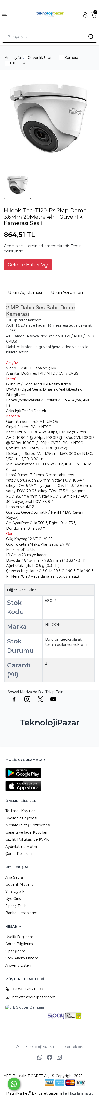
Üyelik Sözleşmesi (21, 818)
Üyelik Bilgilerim (19, 937)
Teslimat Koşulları (20, 811)
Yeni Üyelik (14, 891)
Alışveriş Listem (19, 965)
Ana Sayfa (14, 877)
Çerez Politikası (18, 853)
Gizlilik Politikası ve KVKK (27, 839)
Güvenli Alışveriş (19, 884)
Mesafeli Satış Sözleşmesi (28, 825)
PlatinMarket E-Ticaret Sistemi (34, 1093)
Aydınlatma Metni (21, 846)
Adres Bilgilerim (19, 944)
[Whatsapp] (14, 1084)
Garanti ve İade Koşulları (26, 832)
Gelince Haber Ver (28, 264)
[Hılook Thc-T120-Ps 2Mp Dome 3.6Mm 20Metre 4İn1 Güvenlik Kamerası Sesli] (49, 120)
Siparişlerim (15, 951)
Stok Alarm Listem (21, 958)
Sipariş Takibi (16, 906)
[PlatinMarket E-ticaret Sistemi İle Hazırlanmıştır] (27, 1082)
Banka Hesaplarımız (22, 913)
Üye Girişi (13, 898)
